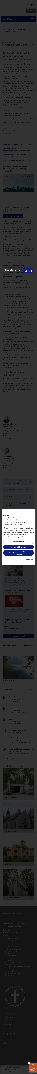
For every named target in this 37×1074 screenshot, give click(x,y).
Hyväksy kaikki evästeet (18, 547)
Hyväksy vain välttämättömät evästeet (18, 553)
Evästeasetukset (18, 542)
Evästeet (30, 559)
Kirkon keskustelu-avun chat (33, 1069)
